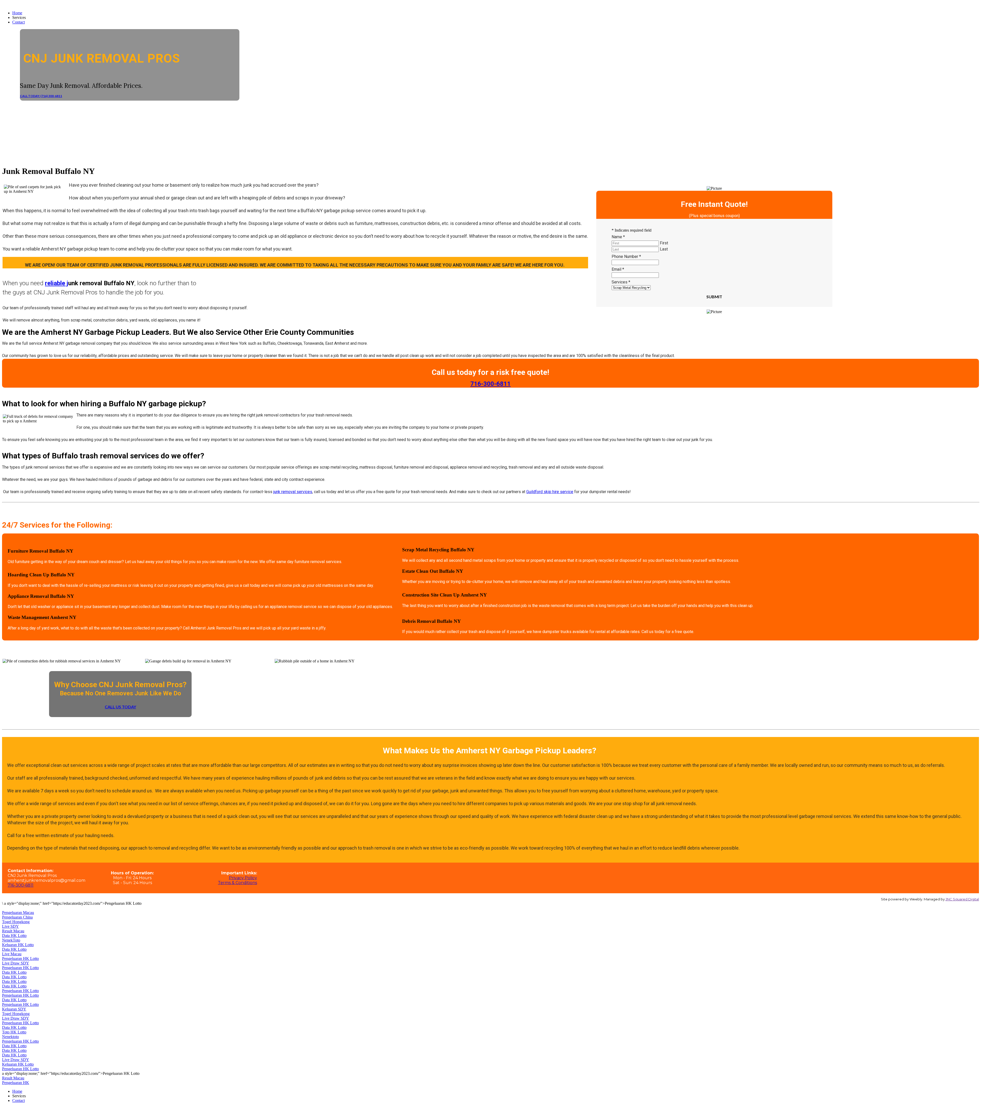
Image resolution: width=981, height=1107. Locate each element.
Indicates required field (631, 230)
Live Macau (11, 954)
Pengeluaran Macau (18, 912)
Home (17, 13)
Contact (18, 22)
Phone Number (626, 256)
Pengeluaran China (17, 917)
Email (618, 269)
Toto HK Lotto (14, 1032)
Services (621, 282)
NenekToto (11, 940)
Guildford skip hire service (549, 491)
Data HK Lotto (14, 935)
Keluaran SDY (14, 1009)
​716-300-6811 (490, 383)
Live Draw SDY (15, 963)
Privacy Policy (243, 877)
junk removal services (292, 491)
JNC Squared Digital (962, 899)
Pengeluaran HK (15, 1082)
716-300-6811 (20, 885)
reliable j (56, 283)
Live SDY (10, 926)
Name (618, 236)
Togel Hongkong (16, 922)
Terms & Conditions (237, 882)
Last (664, 249)
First (664, 243)
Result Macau (13, 931)
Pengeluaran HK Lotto (20, 958)
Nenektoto (10, 1036)
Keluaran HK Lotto (18, 945)
